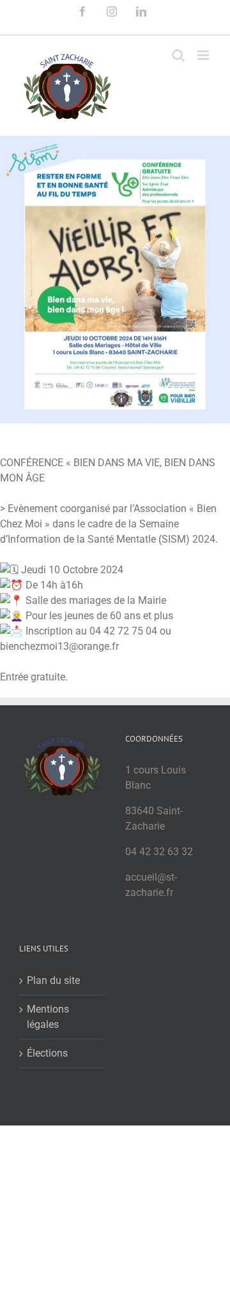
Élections (47, 1053)
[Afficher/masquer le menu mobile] (204, 55)
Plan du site (53, 980)
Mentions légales (48, 1016)
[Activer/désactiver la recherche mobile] (178, 55)
